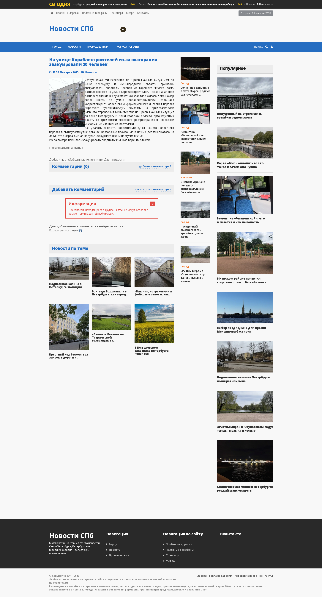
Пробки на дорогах (67, 13)
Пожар (154, 91)
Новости (74, 46)
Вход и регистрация (63, 230)
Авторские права (246, 575)
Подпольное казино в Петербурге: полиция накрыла (244, 379)
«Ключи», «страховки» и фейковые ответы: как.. (153, 292)
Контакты (143, 13)
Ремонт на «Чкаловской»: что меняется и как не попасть (193, 137)
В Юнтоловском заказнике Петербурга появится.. (152, 351)
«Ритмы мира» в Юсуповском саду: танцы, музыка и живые (193, 276)
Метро (130, 13)
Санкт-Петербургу (97, 84)
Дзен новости (114, 160)
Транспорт (116, 13)
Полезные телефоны (94, 13)
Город (73, 4)
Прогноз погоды (127, 46)
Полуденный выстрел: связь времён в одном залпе (192, 232)
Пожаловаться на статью (66, 147)
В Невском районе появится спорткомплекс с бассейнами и (193, 187)
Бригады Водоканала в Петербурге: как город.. (110, 292)
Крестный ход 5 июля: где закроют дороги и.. (68, 356)
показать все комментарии (153, 189)
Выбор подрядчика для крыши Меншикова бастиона (241, 329)
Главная (201, 575)
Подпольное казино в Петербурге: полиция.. (66, 285)
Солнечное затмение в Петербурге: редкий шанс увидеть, (195, 91)
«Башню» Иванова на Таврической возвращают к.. (108, 337)
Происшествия (97, 46)
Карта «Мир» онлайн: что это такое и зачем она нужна (240, 165)
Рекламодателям (220, 575)
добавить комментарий (155, 166)
